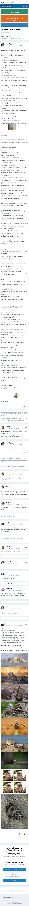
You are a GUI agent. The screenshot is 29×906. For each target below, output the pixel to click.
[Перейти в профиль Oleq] (3, 574)
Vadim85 (8, 562)
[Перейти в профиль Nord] (3, 523)
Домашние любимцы (16, 38)
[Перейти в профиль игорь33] (3, 503)
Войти (14, 880)
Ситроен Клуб (7, 2)
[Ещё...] (26, 45)
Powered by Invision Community (14, 903)
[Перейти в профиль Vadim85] (3, 562)
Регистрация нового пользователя (14, 869)
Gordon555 (8, 588)
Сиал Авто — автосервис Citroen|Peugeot (14, 11)
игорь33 (8, 502)
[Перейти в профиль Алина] (3, 427)
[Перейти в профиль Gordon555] (3, 589)
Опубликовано (13, 45)
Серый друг (8, 36)
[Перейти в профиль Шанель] (3, 608)
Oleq (7, 573)
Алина (7, 426)
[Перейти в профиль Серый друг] (3, 44)
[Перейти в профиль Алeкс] (3, 624)
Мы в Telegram (14, 24)
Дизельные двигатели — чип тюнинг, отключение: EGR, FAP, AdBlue (14, 18)
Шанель (8, 607)
